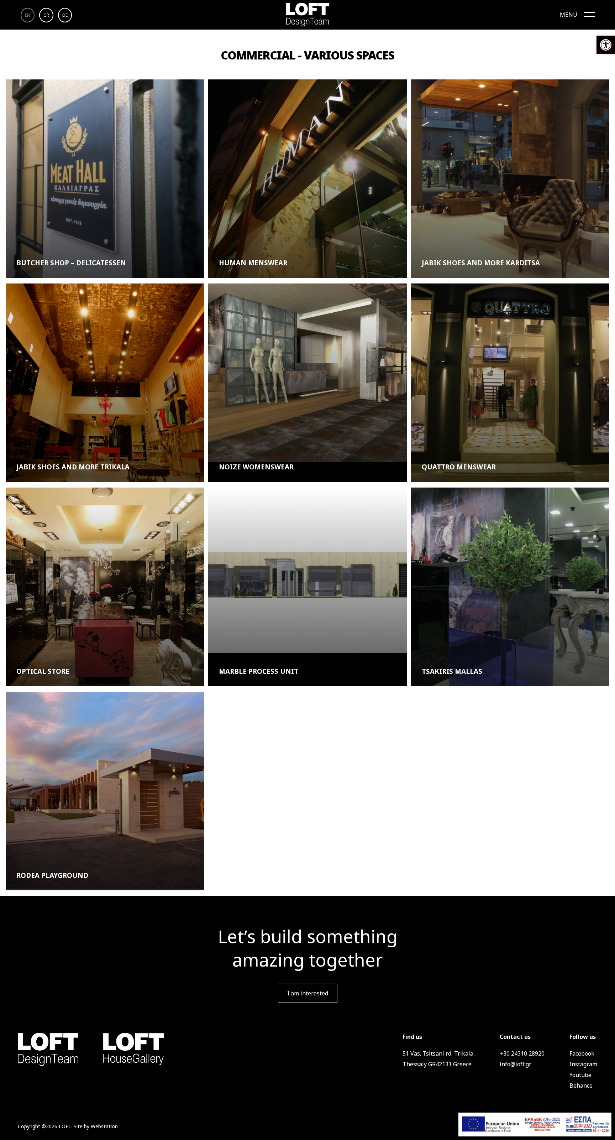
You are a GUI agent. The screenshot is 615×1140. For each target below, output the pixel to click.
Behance (581, 1085)
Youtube (580, 1075)
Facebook (581, 1053)
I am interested (307, 993)
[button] (605, 45)
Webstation (104, 1126)
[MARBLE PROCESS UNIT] (307, 570)
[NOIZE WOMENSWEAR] (307, 372)
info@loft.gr (515, 1064)
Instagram (583, 1064)
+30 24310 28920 (522, 1053)
